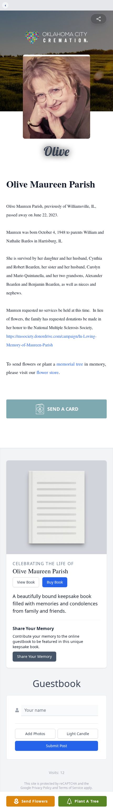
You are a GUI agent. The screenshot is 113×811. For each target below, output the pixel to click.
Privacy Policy (42, 788)
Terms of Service (71, 788)
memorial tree (69, 364)
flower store (48, 372)
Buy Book (55, 582)
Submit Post (56, 745)
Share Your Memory (34, 656)
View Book (26, 582)
